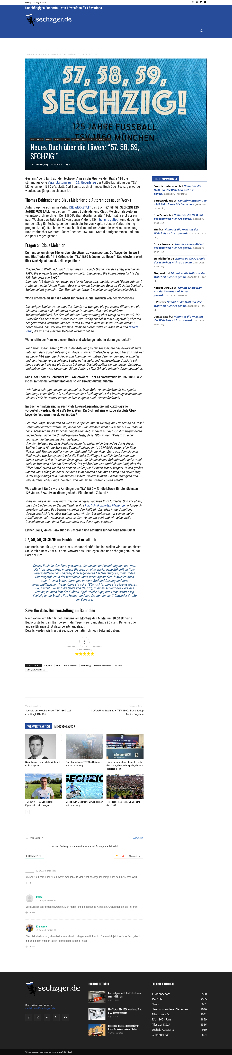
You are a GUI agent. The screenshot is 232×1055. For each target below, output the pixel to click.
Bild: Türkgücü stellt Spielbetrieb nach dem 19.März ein (124, 994)
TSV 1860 (65, 139)
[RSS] (56, 1017)
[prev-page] (27, 812)
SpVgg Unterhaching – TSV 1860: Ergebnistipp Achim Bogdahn (117, 712)
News (56, 139)
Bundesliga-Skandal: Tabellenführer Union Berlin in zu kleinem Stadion (123, 1027)
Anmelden (138, 838)
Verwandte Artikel (38, 726)
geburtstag (86, 665)
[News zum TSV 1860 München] (48, 20)
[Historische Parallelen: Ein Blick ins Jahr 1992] (125, 786)
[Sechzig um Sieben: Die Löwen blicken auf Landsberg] (84, 786)
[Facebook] (189, 2)
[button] (202, 31)
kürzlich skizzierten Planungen (105, 505)
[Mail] (47, 1017)
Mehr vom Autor (64, 726)
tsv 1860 (118, 665)
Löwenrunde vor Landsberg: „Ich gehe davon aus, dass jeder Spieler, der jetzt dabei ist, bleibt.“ (124, 765)
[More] (88, 690)
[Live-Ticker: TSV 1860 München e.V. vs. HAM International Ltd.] (96, 1014)
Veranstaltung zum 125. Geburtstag (72, 182)
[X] (197, 2)
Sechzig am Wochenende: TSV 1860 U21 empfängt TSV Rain (48, 712)
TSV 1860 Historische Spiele (98, 139)
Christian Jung (41, 164)
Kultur (48, 139)
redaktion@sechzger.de (40, 1008)
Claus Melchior (70, 665)
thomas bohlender (102, 665)
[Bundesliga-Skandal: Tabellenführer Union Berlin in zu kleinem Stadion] (96, 1030)
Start (27, 54)
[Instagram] (193, 2)
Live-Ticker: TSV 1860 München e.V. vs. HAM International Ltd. (125, 1011)
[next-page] (33, 812)
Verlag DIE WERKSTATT (37, 669)
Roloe (39, 897)
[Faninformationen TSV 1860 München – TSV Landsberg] (84, 746)
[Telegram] (80, 690)
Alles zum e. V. (40, 54)
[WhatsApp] (65, 690)
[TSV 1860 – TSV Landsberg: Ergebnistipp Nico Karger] (43, 786)
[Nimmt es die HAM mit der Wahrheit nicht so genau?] (43, 746)
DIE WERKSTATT (80, 207)
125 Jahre (48, 665)
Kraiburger (42, 926)
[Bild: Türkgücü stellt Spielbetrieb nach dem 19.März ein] (96, 997)
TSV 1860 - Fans (78, 139)
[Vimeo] (201, 2)
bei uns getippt (109, 220)
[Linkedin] (72, 690)
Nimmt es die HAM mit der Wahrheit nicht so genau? (177, 189)
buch (58, 665)
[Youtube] (205, 2)
